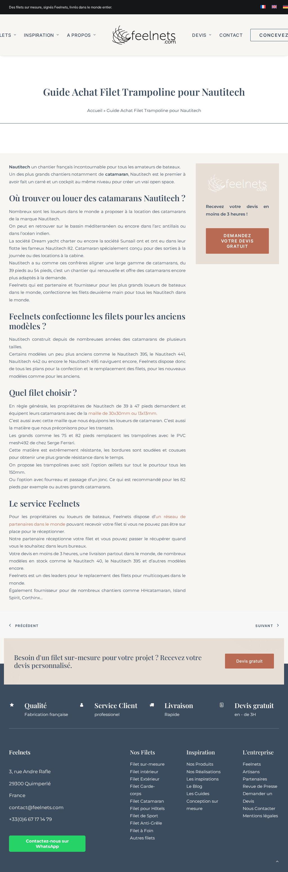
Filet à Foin (141, 830)
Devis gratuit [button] (249, 661)
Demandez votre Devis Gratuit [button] (238, 241)
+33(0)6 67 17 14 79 (30, 819)
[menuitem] (263, 6)
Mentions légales (260, 815)
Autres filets (142, 838)
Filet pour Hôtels (147, 808)
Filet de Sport (144, 815)
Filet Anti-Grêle (146, 823)
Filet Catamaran (147, 801)
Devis (199, 35)
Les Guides (197, 793)
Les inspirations (202, 779)
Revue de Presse (260, 786)
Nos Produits (199, 764)
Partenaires (255, 779)
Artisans (251, 771)
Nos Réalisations (203, 771)
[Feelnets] (144, 34)
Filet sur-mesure (147, 764)
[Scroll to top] (277, 861)
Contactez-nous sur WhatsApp (47, 843)
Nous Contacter (259, 808)
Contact (231, 35)
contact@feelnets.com (36, 807)
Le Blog (194, 786)
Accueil (94, 110)
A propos (79, 35)
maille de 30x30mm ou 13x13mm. (122, 413)
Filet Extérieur (144, 779)
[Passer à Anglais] (274, 6)
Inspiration (39, 35)
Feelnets (252, 764)
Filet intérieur (144, 771)
